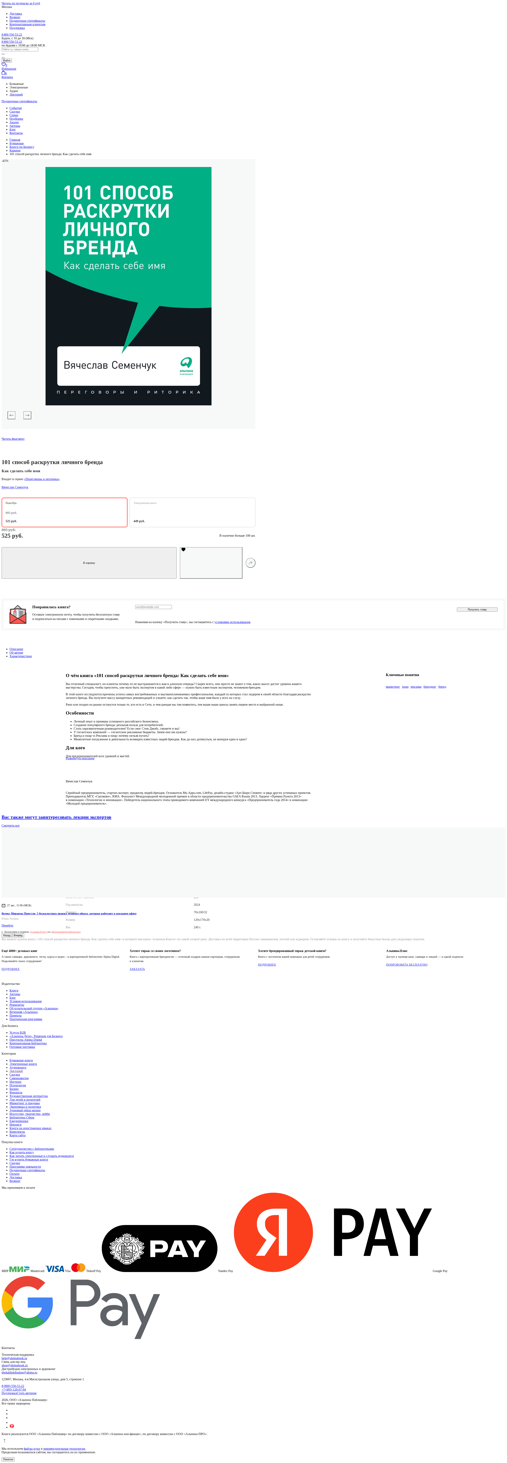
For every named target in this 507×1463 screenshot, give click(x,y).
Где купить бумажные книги (29, 1159)
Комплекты (17, 1131)
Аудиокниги (18, 1067)
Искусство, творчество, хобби (30, 1114)
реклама (416, 686)
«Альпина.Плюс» (38, 932)
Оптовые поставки (22, 1047)
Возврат (15, 17)
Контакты (16, 133)
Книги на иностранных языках (30, 1128)
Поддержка (17, 28)
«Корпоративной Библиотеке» (66, 932)
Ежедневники (19, 1121)
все (11, 825)
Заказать (137, 969)
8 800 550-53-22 (12, 34)
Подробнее (11, 969)
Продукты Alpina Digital (26, 1039)
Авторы (15, 126)
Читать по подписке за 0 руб (21, 3)
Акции (14, 122)
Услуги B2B (18, 1032)
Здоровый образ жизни (25, 1110)
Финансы (16, 1092)
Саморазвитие (19, 1078)
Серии (14, 115)
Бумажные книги (21, 1060)
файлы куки (32, 1448)
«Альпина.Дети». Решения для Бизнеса (36, 1036)
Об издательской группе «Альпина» (34, 1008)
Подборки (16, 118)
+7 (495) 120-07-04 (14, 1389)
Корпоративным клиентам (27, 24)
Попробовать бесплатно (407, 964)
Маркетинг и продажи (25, 1103)
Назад (6, 935)
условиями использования (232, 622)
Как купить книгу (22, 1152)
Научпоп (15, 1081)
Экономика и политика (25, 1106)
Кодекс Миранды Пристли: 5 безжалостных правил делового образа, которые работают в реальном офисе (69, 913)
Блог (13, 129)
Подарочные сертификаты (27, 20)
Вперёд (18, 935)
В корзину (89, 562)
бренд (442, 686)
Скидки (15, 111)
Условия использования (26, 1001)
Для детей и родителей (25, 1099)
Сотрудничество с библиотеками (32, 1148)
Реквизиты (17, 1004)
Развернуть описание (80, 758)
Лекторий (16, 94)
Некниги (16, 1124)
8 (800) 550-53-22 (13, 1386)
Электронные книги (23, 1064)
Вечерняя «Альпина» (24, 1012)
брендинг (429, 686)
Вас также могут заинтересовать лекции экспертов (56, 817)
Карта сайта (18, 1135)
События (16, 108)
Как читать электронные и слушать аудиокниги (42, 1156)
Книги (14, 990)
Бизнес (14, 1089)
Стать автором (26, 1393)
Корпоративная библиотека (28, 1043)
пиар (405, 686)
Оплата (14, 1173)
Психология (18, 1085)
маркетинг (393, 686)
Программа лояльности (25, 1166)
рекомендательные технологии (64, 1448)
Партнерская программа (26, 1019)
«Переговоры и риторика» (42, 479)
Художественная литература (29, 1096)
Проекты (16, 1015)
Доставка (16, 13)
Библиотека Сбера (22, 1117)
